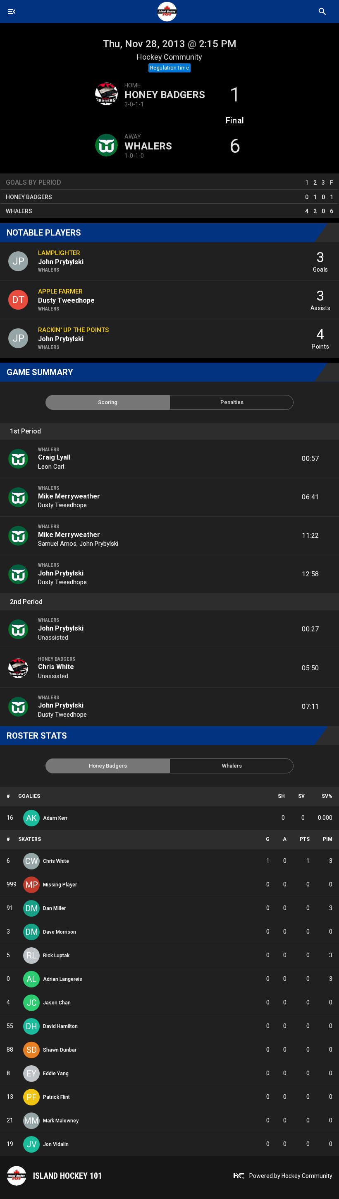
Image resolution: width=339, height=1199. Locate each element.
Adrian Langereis (62, 979)
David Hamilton (60, 1026)
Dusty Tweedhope (62, 505)
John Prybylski (98, 543)
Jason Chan (57, 1003)
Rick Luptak (56, 955)
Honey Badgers (164, 95)
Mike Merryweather (69, 496)
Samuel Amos (57, 543)
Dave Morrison (59, 932)
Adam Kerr (55, 818)
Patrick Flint (56, 1097)
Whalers (148, 146)
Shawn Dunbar (59, 1050)
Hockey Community (169, 57)
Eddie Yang (56, 1073)
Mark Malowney (61, 1121)
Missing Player (60, 885)
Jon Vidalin (56, 1144)
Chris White (56, 667)
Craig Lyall (54, 457)
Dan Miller (54, 908)
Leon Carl (51, 466)
